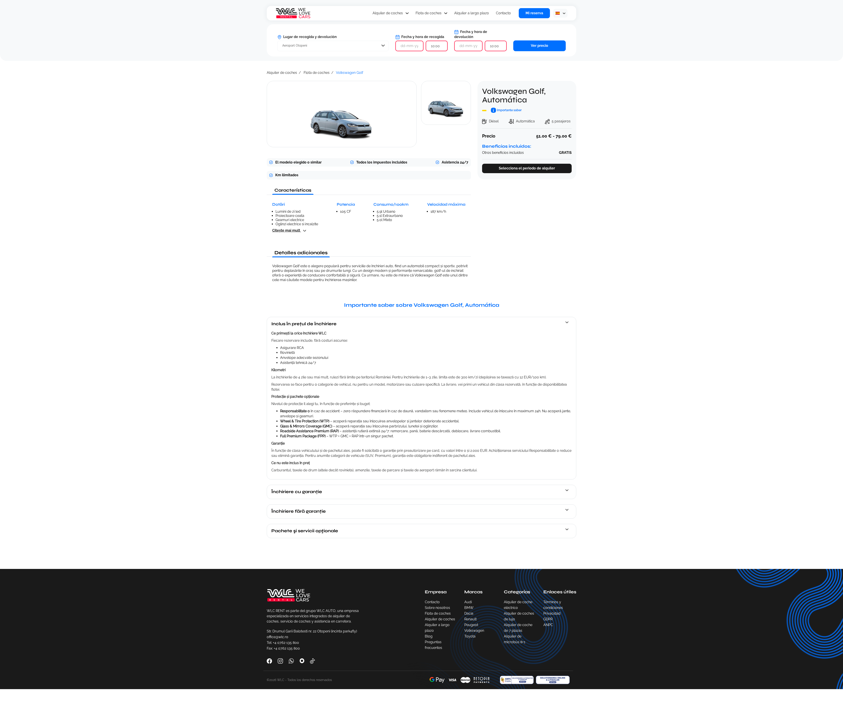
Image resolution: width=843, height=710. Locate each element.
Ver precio (539, 46)
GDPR (548, 619)
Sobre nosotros (437, 608)
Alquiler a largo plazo (471, 13)
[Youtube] (302, 661)
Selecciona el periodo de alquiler (527, 168)
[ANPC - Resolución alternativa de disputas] (516, 680)
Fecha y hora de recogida (422, 37)
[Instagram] (281, 661)
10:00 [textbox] (435, 46)
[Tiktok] (312, 661)
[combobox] (333, 46)
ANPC (548, 625)
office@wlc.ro (277, 637)
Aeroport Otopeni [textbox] (294, 45)
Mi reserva (534, 13)
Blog (428, 636)
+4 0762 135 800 (286, 643)
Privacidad (551, 613)
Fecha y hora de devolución (470, 34)
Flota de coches (428, 13)
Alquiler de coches (388, 13)
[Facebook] (270, 661)
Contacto (503, 13)
